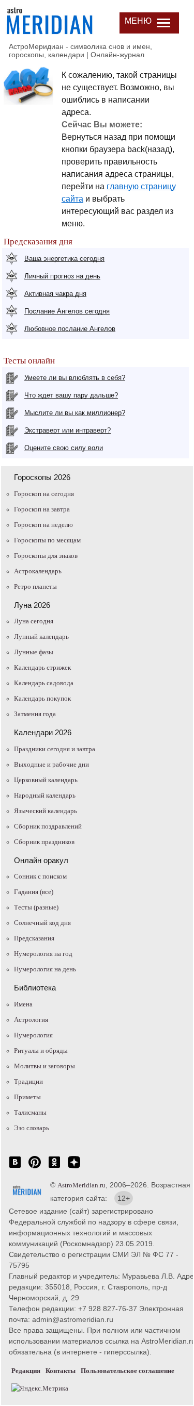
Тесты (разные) (36, 907)
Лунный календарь (41, 636)
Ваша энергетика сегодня (64, 258)
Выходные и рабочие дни (51, 764)
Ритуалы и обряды (41, 1050)
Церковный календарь (46, 780)
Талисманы (30, 1112)
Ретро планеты (35, 586)
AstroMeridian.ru (81, 1185)
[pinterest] (34, 1167)
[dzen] (74, 1167)
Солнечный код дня (42, 923)
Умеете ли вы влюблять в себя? (74, 378)
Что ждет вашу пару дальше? (71, 395)
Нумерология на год (43, 953)
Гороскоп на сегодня (44, 494)
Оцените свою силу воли (63, 448)
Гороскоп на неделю (43, 524)
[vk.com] (15, 1167)
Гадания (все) (33, 892)
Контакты (61, 1371)
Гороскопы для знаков (46, 555)
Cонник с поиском (40, 876)
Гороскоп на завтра (42, 509)
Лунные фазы (33, 652)
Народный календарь (45, 795)
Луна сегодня (33, 621)
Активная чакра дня (55, 293)
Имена (23, 1004)
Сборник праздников (44, 842)
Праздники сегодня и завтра (54, 749)
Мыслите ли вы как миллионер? (74, 413)
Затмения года (35, 714)
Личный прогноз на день (62, 276)
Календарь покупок (42, 698)
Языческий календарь (45, 811)
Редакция (25, 1371)
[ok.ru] (54, 1167)
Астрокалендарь (38, 571)
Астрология (31, 1019)
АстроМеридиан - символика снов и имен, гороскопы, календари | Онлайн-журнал (80, 50)
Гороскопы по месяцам (47, 540)
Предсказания (34, 938)
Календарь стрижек (42, 667)
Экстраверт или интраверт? (67, 430)
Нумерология (33, 1035)
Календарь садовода (43, 683)
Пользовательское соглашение (127, 1371)
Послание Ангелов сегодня (67, 311)
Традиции (28, 1081)
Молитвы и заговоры (44, 1066)
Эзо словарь (31, 1128)
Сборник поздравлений (48, 826)
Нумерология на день (45, 969)
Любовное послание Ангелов (69, 329)
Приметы (27, 1097)
